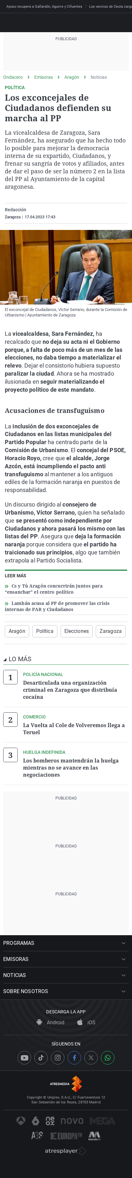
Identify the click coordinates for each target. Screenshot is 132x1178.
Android (54, 1022)
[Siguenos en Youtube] (24, 1057)
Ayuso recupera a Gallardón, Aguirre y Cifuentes (44, 6)
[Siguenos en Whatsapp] (107, 1057)
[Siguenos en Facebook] (74, 1057)
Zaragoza (111, 631)
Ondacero (13, 77)
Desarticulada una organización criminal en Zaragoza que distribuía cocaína (70, 689)
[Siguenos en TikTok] (41, 1057)
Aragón (71, 77)
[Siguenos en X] (91, 1057)
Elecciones (76, 631)
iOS (90, 1022)
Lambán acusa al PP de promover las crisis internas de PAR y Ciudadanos (57, 606)
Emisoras (43, 77)
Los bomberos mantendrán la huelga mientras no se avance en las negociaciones (71, 767)
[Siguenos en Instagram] (57, 1057)
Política (45, 631)
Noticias (99, 77)
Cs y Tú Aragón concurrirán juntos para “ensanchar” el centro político (54, 589)
